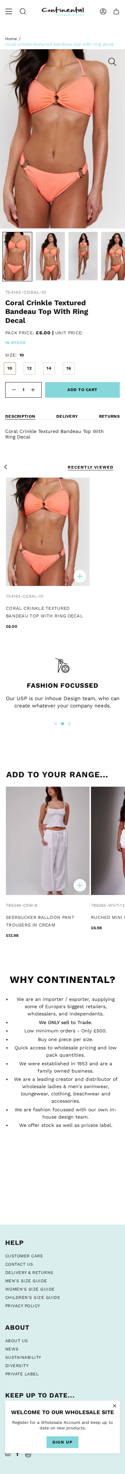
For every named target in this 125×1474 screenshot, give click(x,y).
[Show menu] (8, 11)
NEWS (12, 1349)
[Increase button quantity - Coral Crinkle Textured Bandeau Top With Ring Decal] (34, 390)
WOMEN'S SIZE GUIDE (30, 1289)
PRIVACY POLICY (22, 1305)
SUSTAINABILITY (23, 1357)
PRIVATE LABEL (22, 1374)
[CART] (116, 11)
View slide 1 (55, 723)
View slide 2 (62, 723)
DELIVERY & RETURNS (29, 1272)
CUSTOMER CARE (24, 1256)
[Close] (114, 1405)
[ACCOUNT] (103, 11)
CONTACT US (19, 1264)
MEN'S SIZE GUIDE (26, 1280)
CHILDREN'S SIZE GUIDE (32, 1297)
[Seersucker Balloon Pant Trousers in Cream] (48, 841)
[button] (22, 11)
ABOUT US (16, 1340)
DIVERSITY (16, 1365)
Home (11, 38)
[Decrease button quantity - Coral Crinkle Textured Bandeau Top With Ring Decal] (12, 390)
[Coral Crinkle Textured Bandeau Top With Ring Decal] (48, 532)
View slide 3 (69, 723)
